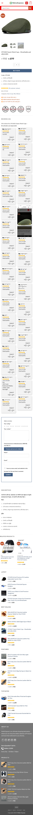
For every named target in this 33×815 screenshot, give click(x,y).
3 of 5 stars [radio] (11, 426)
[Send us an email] (12, 740)
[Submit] (30, 8)
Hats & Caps (10, 93)
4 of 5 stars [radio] (17, 426)
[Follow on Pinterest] (15, 740)
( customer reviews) (14, 88)
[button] (2, 3)
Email (6, 460)
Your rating (7, 423)
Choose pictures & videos (14, 449)
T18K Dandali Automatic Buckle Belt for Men (7, 557)
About (10, 810)
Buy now (16, 70)
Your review (7, 429)
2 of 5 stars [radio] (7, 426)
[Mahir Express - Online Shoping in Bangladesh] (16, 3)
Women (18, 93)
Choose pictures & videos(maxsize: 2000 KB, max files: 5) (15, 444)
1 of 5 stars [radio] (4, 426)
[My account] (26, 3)
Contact (19, 810)
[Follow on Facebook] (2, 740)
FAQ (24, 810)
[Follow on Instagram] (5, 740)
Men (15, 93)
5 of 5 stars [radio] (24, 426)
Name (6, 452)
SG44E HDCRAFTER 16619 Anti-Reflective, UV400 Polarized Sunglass (24, 558)
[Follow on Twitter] (9, 740)
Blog (14, 810)
